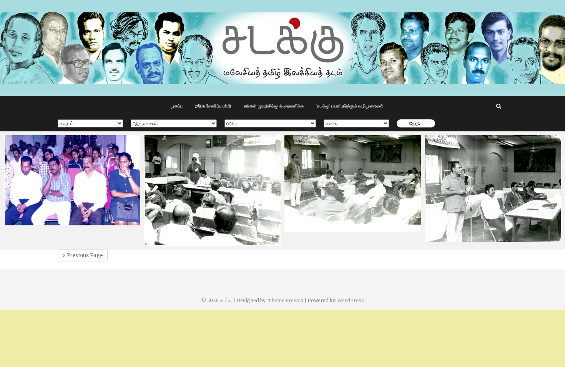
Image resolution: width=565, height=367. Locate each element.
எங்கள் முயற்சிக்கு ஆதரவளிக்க (274, 105)
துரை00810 (167, 242)
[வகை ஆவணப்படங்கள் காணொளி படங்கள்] (356, 123)
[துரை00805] (493, 188)
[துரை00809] (352, 183)
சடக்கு (226, 300)
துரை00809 (307, 228)
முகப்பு (177, 105)
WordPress (350, 300)
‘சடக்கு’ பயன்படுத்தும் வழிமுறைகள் (349, 105)
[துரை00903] (72, 180)
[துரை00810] (212, 190)
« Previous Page (82, 255)
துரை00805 (447, 238)
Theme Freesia (285, 300)
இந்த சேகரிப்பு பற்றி (213, 105)
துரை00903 (27, 221)
